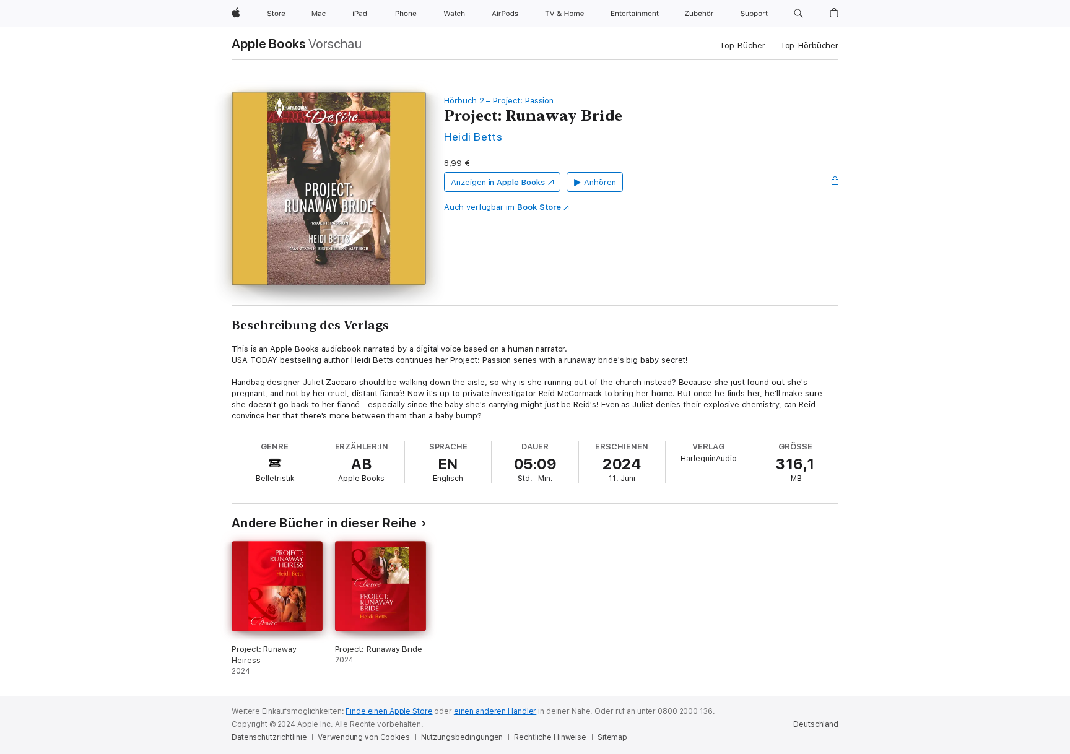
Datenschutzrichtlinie (269, 737)
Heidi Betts (473, 136)
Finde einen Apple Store (389, 711)
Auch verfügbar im (502, 207)
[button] (798, 13)
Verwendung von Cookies (363, 737)
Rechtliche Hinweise (550, 737)
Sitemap (612, 737)
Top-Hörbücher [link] (809, 45)
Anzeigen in (498, 182)
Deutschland (815, 724)
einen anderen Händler (495, 711)
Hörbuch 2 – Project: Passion (499, 100)
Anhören (600, 182)
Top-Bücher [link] (742, 45)
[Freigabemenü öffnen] (835, 182)
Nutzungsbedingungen (462, 737)
